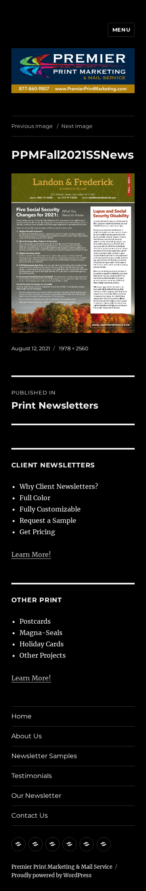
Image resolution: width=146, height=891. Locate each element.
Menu (121, 29)
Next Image (76, 126)
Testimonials (31, 776)
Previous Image (32, 126)
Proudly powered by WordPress (51, 875)
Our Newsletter (36, 795)
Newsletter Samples (44, 756)
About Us (26, 736)
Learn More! (31, 554)
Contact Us (29, 815)
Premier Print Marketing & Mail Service (61, 866)
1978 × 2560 (73, 348)
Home (21, 716)
